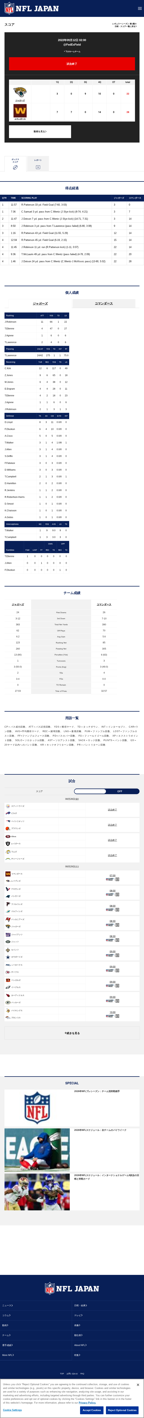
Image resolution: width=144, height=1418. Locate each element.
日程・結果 (80, 1305)
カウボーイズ (16, 957)
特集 (76, 1355)
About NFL (79, 1345)
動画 (4, 1325)
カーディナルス (17, 995)
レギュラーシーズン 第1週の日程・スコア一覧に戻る (124, 25)
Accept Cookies (92, 1410)
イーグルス (16, 987)
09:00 (113, 951)
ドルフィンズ (16, 911)
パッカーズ (16, 1002)
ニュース (6, 1305)
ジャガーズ (20, 100)
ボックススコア (15, 160)
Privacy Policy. (87, 1402)
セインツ (15, 950)
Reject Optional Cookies (122, 1410)
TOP (62, 1374)
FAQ (82, 1374)
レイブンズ (16, 881)
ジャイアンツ (16, 935)
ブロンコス (16, 1018)
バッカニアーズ (17, 919)
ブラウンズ (16, 828)
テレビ (77, 1315)
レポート (38, 160)
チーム (5, 1335)
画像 (76, 1325)
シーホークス (16, 965)
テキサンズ (16, 889)
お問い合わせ (72, 1374)
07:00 (113, 875)
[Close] (138, 1385)
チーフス (15, 972)
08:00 (113, 890)
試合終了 (112, 809)
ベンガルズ (16, 980)
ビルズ (14, 813)
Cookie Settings (12, 1410)
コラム (5, 1315)
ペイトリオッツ (17, 821)
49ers (13, 836)
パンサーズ (16, 896)
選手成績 (6, 1345)
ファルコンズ (16, 904)
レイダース (16, 844)
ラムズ (14, 852)
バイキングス (16, 1010)
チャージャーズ (17, 859)
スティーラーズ (17, 806)
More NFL (7, 1355)
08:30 (113, 921)
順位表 (77, 1335)
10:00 (113, 1012)
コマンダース (20, 119)
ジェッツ (15, 942)
